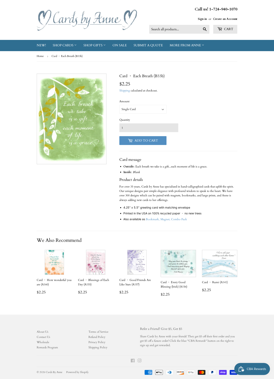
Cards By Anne (54, 372)
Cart (228, 29)
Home (40, 56)
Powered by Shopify (77, 372)
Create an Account (225, 19)
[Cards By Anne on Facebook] (133, 361)
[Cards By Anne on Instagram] (140, 361)
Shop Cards (63, 45)
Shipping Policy (97, 347)
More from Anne (186, 45)
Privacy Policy (96, 342)
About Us (42, 332)
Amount (124, 101)
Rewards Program (47, 347)
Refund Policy (96, 337)
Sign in (202, 19)
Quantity (124, 120)
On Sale (120, 45)
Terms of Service (98, 332)
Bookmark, (153, 219)
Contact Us (43, 337)
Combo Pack (179, 219)
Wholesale (43, 342)
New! (41, 45)
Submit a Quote (148, 45)
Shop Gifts (93, 45)
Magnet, (165, 219)
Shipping (124, 90)
